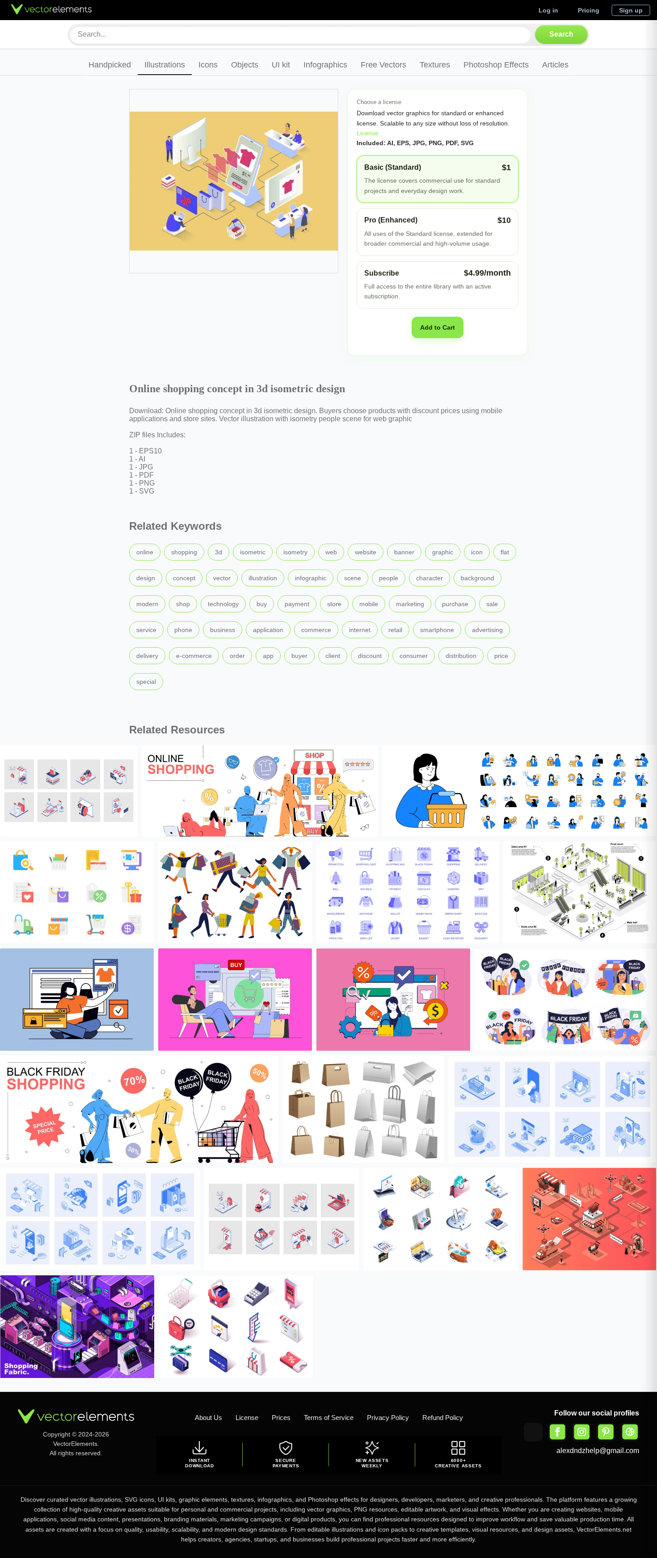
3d (218, 552)
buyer (299, 655)
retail (395, 629)
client (332, 655)
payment (297, 603)
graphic (442, 552)
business (222, 629)
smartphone (437, 629)
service (146, 629)
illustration (262, 578)
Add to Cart (437, 327)
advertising (487, 629)
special (146, 681)
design (145, 578)
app (268, 655)
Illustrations (164, 64)
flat (505, 552)
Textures (435, 64)
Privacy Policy (388, 1417)
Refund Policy (442, 1417)
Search (561, 34)
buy (262, 603)
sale (492, 603)
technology (223, 603)
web (331, 552)
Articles (555, 64)
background (477, 578)
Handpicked (109, 64)
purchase (455, 603)
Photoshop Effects (496, 64)
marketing (410, 603)
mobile (368, 603)
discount (370, 655)
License (368, 133)
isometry (295, 552)
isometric (252, 552)
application (268, 629)
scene (352, 578)
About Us (208, 1417)
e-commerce (194, 655)
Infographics (325, 64)
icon (477, 552)
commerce (316, 629)
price (501, 655)
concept (184, 578)
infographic (310, 578)
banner (404, 552)
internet (360, 629)
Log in (548, 10)
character (429, 578)
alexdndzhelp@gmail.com (597, 1450)
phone (183, 629)
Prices (281, 1417)
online (144, 552)
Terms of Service (329, 1417)
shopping (184, 552)
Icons (208, 64)
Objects (244, 64)
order (237, 655)
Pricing (588, 10)
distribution (461, 655)
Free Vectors (383, 64)
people (388, 578)
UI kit (281, 64)
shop (183, 603)
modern (147, 603)
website (365, 552)
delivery (147, 655)
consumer (414, 655)
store (334, 603)
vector (222, 578)
